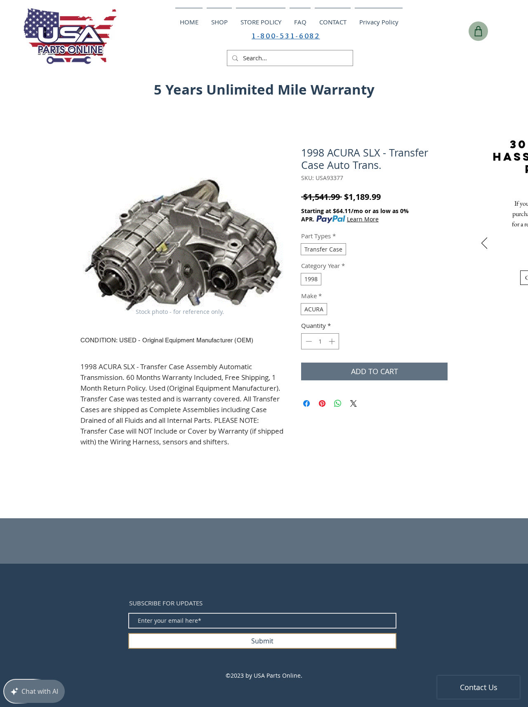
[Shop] (478, 31)
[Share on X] (353, 403)
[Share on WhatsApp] (338, 403)
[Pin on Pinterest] (322, 403)
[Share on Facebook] (306, 403)
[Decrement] (308, 341)
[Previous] (484, 243)
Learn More (363, 219)
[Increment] (332, 341)
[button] (507, 87)
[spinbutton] (320, 341)
